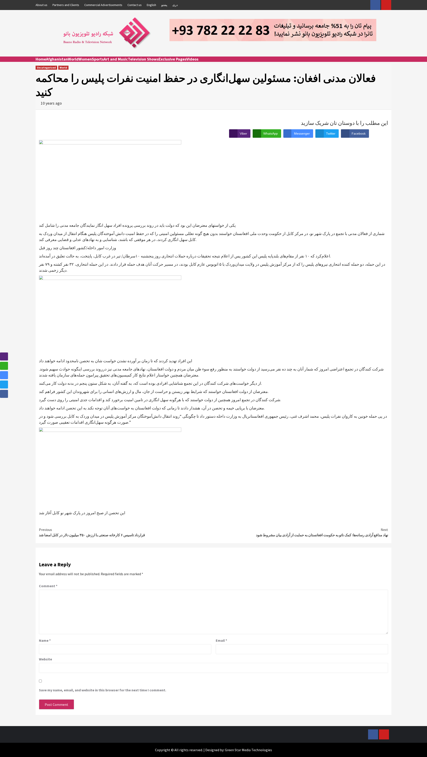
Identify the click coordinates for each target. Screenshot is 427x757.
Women (85, 59)
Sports (98, 59)
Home (41, 59)
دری (175, 5)
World (73, 59)
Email (221, 640)
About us (41, 5)
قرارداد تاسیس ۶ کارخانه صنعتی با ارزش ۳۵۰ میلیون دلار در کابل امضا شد (92, 532)
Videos (192, 59)
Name (45, 640)
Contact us (134, 5)
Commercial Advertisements (103, 5)
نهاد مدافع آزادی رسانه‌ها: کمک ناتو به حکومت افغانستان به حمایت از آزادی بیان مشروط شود (322, 532)
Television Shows (143, 59)
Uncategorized (46, 67)
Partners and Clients (65, 5)
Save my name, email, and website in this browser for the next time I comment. (102, 690)
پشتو (164, 5)
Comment (48, 586)
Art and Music (116, 59)
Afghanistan (57, 59)
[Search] (388, 63)
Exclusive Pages (172, 59)
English (151, 5)
